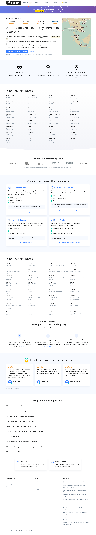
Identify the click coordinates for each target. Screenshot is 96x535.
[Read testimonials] (12, 21)
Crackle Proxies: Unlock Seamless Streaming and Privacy (75, 513)
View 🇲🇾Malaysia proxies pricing (17, 51)
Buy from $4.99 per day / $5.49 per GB (70, 242)
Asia (16, 18)
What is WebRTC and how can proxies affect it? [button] (48, 421)
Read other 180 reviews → (13, 388)
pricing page (47, 346)
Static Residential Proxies (63, 187)
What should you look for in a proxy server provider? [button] (48, 452)
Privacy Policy (24, 530)
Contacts (37, 484)
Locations (45, 3)
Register (32, 51)
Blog (36, 487)
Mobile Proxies (59, 220)
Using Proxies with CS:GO (69, 517)
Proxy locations (9, 18)
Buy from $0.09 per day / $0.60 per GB (27, 212)
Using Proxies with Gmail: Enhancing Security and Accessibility (75, 508)
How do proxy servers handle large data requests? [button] (48, 411)
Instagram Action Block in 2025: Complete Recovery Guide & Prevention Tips (76, 500)
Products (27, 3)
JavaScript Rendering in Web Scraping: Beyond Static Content (76, 481)
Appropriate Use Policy (12, 530)
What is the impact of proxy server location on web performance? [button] (48, 431)
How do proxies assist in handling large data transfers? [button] (48, 426)
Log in (87, 2)
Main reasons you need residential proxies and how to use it (75, 490)
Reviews (37, 489)
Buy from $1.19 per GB (27, 242)
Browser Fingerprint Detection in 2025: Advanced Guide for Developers (75, 486)
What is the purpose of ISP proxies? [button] (48, 406)
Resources (55, 3)
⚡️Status (64, 3)
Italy (7, 487)
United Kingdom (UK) (11, 484)
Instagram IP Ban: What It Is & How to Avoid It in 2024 (75, 495)
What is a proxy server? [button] (48, 436)
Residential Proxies (18, 220)
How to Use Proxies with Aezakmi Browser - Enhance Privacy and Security (76, 523)
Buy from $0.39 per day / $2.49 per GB (70, 210)
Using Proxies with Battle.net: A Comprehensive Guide (76, 519)
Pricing (37, 3)
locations (23, 346)
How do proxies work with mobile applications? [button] (48, 416)
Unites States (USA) (11, 481)
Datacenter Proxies (18, 187)
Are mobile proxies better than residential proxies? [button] (48, 441)
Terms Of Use (34, 530)
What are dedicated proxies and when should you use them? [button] (48, 447)
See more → (57, 11)
